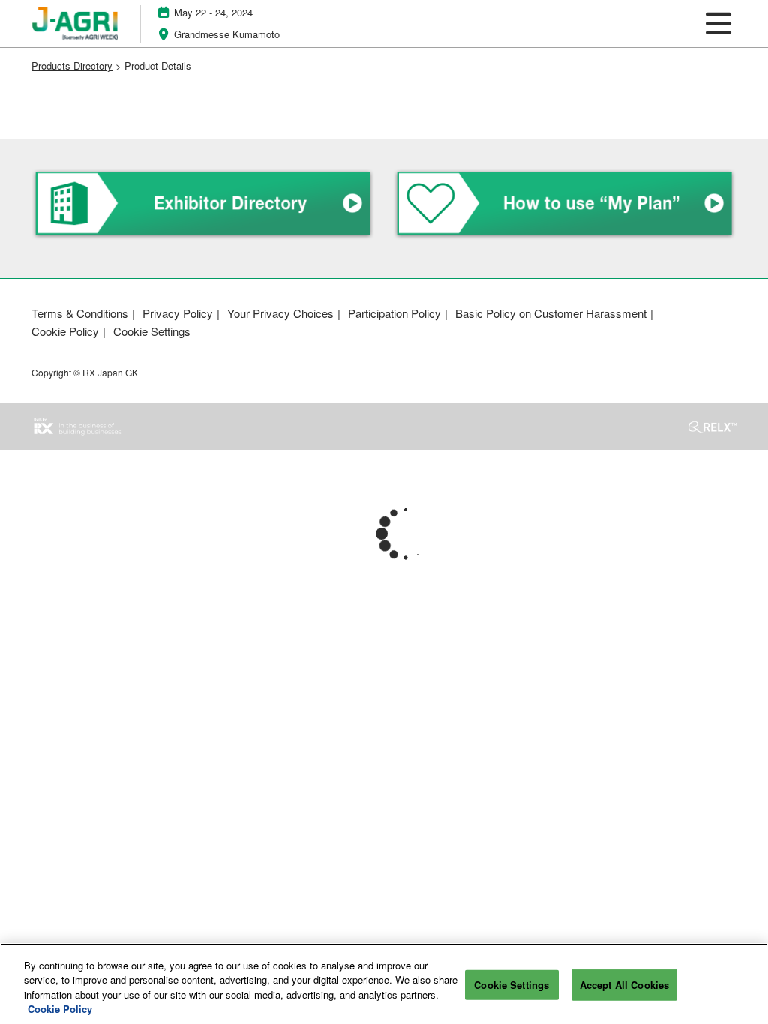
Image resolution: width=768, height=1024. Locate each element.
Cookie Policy (60, 1009)
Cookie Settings (511, 985)
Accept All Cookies (624, 985)
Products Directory (72, 65)
